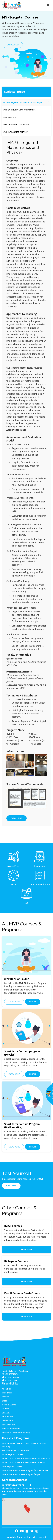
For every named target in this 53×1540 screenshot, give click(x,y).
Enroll (32, 1002)
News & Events (9, 1405)
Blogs (4, 1401)
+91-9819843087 (12, 1377)
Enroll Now (13, 45)
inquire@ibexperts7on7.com (15, 1371)
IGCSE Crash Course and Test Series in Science (23, 1462)
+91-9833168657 (12, 1380)
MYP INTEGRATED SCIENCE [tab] (15, 132)
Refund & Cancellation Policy (16, 1432)
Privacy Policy (8, 1425)
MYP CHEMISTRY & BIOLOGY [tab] (16, 124)
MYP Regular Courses (12, 1466)
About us (6, 1389)
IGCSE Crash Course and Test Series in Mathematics (26, 1458)
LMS (26, 903)
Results (5, 1397)
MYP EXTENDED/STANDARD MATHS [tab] (19, 110)
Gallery (5, 1408)
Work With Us (8, 1420)
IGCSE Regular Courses (12, 1454)
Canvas (13, 884)
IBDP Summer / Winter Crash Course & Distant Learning (24, 1445)
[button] (28, 1510)
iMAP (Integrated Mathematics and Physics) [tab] (23, 102)
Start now (11, 1186)
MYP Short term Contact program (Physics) (22, 1474)
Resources (7, 1393)
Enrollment (7, 1417)
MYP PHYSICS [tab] (9, 117)
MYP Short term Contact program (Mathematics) (25, 1470)
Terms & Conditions (11, 1428)
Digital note (40, 866)
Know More (14, 1002)
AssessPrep (13, 866)
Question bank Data (40, 884)
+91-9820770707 (12, 1374)
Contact (6, 1413)
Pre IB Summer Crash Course (15, 1450)
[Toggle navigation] (48, 5)
